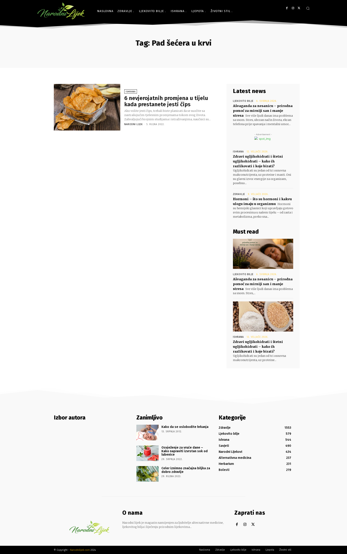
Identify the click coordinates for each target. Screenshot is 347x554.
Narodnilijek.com (80, 549)
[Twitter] (298, 8)
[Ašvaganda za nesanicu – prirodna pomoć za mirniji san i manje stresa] (263, 254)
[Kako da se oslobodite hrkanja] (147, 432)
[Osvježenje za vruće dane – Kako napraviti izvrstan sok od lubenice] (147, 453)
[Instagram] (292, 8)
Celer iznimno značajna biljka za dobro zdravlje (185, 470)
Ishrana (131, 91)
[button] (307, 8)
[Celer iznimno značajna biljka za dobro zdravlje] (147, 474)
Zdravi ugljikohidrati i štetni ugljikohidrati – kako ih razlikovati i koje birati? (258, 161)
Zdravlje (239, 194)
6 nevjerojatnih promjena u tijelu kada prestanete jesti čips (166, 101)
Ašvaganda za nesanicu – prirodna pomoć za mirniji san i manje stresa (263, 110)
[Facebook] (286, 8)
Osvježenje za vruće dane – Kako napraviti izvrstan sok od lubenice (184, 451)
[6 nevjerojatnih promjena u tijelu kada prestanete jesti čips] (87, 107)
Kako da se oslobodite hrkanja (184, 427)
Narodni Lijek (133, 124)
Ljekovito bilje (243, 101)
